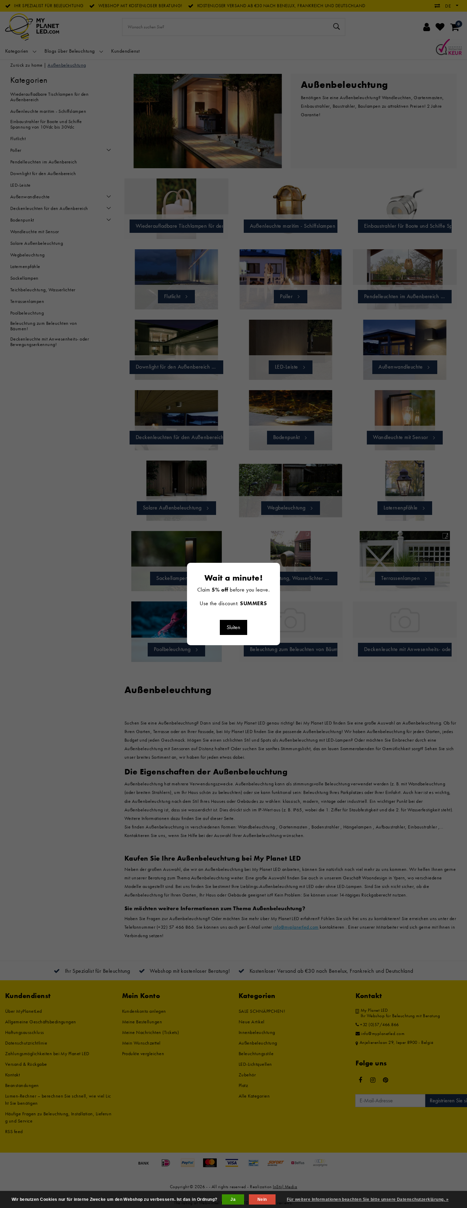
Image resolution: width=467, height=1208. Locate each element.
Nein (262, 1199)
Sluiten (233, 627)
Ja (233, 1199)
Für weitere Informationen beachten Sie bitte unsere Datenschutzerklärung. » (368, 1199)
